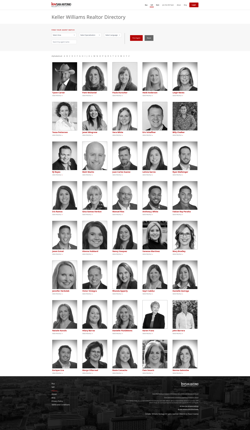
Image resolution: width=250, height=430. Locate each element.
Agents (54, 390)
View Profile (56, 95)
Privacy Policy (57, 401)
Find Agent (136, 38)
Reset (149, 38)
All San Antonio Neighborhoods (188, 409)
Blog (185, 5)
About (179, 5)
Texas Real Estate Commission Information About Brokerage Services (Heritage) (175, 394)
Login (194, 5)
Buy (146, 5)
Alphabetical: (57, 56)
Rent (157, 5)
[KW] (189, 390)
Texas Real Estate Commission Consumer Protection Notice (181, 397)
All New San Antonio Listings (189, 406)
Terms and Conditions (61, 404)
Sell (152, 5)
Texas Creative (193, 414)
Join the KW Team (168, 5)
